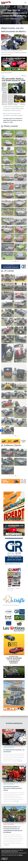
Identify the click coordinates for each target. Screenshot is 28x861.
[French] (4, 859)
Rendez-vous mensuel (8, 747)
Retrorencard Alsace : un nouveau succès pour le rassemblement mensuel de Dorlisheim (12, 829)
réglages (20, 855)
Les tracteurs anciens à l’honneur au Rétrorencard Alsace (12, 788)
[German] (6, 859)
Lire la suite (19, 760)
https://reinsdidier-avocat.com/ (12, 563)
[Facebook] (1, 430)
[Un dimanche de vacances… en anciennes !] (14, 736)
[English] (2, 859)
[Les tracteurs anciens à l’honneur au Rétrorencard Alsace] (14, 773)
